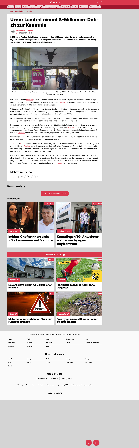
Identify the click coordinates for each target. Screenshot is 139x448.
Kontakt (40, 385)
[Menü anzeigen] (100, 2)
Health (10, 359)
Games (68, 342)
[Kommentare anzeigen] (96, 443)
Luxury (68, 359)
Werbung (20, 385)
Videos (29, 342)
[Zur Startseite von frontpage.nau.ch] (54, 2)
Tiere (28, 362)
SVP (12, 144)
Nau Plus (49, 342)
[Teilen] (89, 443)
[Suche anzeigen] (97, 2)
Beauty (10, 366)
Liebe (48, 359)
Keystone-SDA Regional (24, 31)
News (10, 339)
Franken (29, 100)
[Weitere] (99, 6)
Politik (29, 339)
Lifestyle (11, 346)
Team (27, 385)
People (87, 339)
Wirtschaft (11, 342)
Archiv (48, 346)
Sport (48, 339)
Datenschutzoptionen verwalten (81, 385)
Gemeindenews (20, 11)
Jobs (33, 385)
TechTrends (88, 362)
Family (87, 359)
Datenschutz (50, 385)
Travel (48, 362)
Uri (17, 33)
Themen (29, 346)
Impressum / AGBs (63, 385)
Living (29, 359)
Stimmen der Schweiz (92, 342)
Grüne (22, 144)
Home (11, 11)
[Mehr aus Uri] (54, 254)
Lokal (30, 11)
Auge (60, 163)
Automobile (69, 362)
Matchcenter (70, 339)
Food (9, 362)
